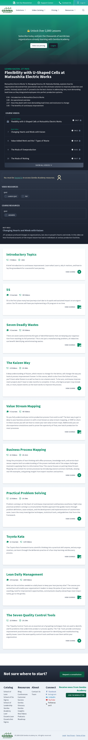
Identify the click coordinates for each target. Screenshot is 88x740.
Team (34, 694)
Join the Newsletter (76, 695)
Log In (53, 45)
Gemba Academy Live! (7, 711)
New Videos (22, 713)
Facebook (52, 691)
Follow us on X (52, 704)
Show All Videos (43, 165)
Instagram (52, 694)
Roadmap (21, 719)
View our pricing (38, 45)
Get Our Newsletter (24, 3)
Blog (20, 691)
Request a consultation (72, 674)
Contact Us (66, 3)
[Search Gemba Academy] (83, 10)
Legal (64, 735)
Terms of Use (80, 735)
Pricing (54, 10)
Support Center (47, 3)
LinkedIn (52, 697)
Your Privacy (71, 735)
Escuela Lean (9, 716)
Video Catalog (37, 10)
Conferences (23, 694)
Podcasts (21, 716)
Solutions (20, 10)
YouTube (52, 700)
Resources (69, 10)
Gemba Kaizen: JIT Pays (17, 68)
